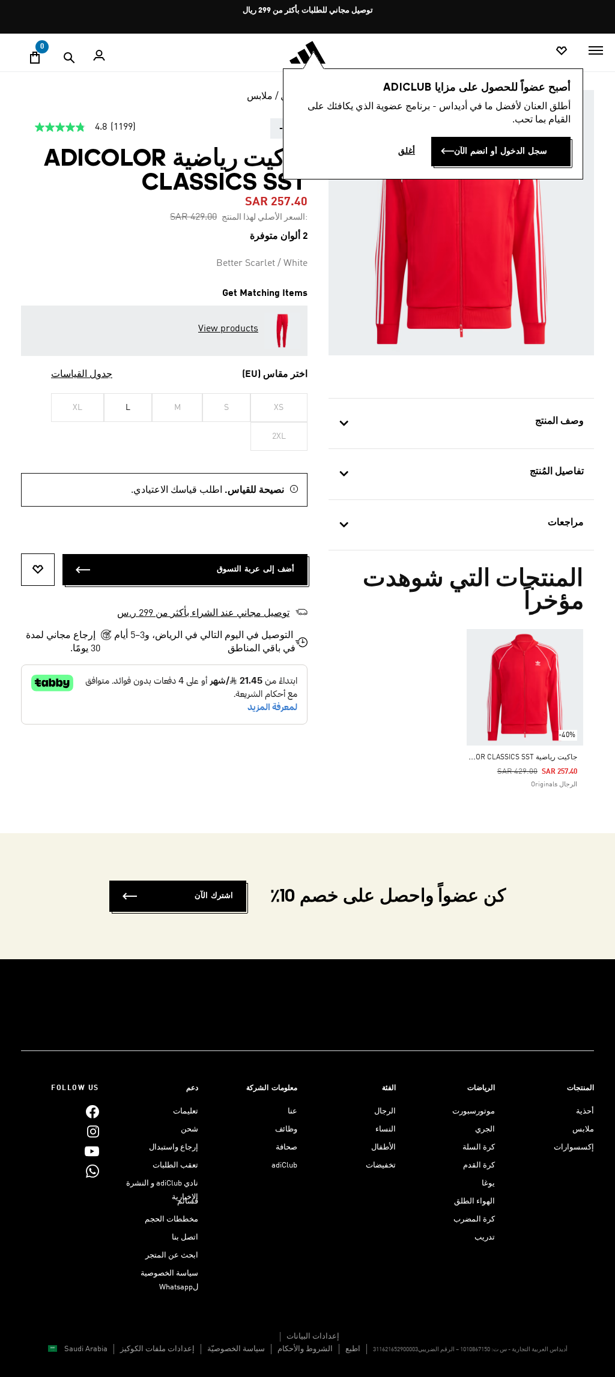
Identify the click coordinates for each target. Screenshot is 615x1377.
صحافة (286, 1147)
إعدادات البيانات (312, 1336)
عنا (292, 1111)
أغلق (406, 151)
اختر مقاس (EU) (275, 374)
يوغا (488, 1183)
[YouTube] (92, 1151)
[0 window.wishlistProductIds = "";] (561, 51)
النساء (385, 1129)
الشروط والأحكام (305, 1349)
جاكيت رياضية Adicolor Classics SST (514, 757)
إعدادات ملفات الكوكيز (157, 1349)
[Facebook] (92, 1111)
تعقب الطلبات (175, 1165)
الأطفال (383, 1147)
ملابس (260, 96)
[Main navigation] (596, 50)
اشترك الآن (214, 896)
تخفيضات (381, 1165)
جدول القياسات (81, 374)
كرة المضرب (474, 1219)
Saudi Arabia (86, 1349)
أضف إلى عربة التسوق (255, 569)
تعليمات (185, 1111)
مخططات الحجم (171, 1219)
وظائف (286, 1129)
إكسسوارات (574, 1147)
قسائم (187, 1201)
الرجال (385, 1111)
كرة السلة (478, 1147)
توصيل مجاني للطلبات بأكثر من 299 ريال (308, 10)
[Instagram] (93, 1131)
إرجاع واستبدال (173, 1147)
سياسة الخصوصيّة (236, 1349)
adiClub (284, 1165)
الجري (485, 1129)
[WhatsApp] (92, 1171)
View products (228, 329)
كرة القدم (479, 1165)
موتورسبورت (473, 1111)
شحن (189, 1129)
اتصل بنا (185, 1237)
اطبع (352, 1349)
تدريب (484, 1237)
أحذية (585, 1111)
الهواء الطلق (474, 1201)
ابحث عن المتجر (171, 1255)
